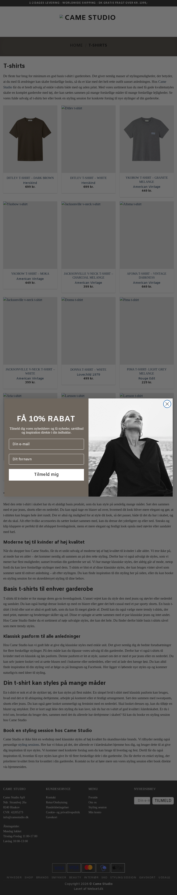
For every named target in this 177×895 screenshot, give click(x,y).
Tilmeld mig (46, 475)
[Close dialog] (167, 404)
